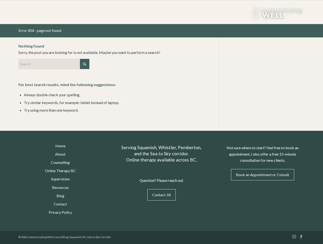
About (60, 154)
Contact (60, 204)
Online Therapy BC (60, 170)
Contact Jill (161, 194)
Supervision (60, 179)
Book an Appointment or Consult (262, 174)
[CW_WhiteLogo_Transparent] (264, 12)
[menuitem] (23, 12)
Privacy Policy (60, 212)
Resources (60, 187)
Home (60, 146)
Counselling (60, 162)
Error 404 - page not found (39, 30)
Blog (60, 195)
